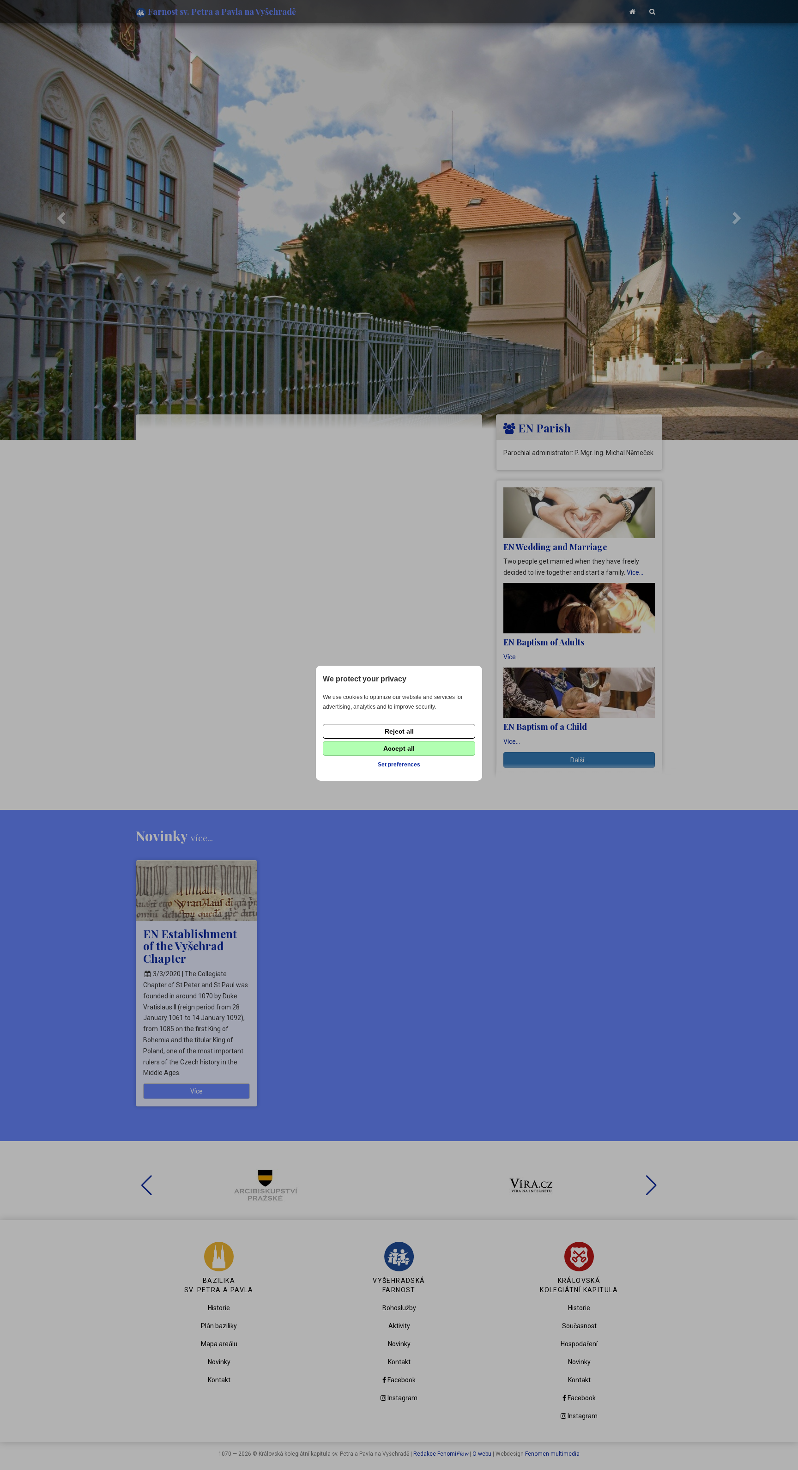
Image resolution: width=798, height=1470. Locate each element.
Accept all (399, 748)
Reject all (399, 731)
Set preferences (399, 764)
